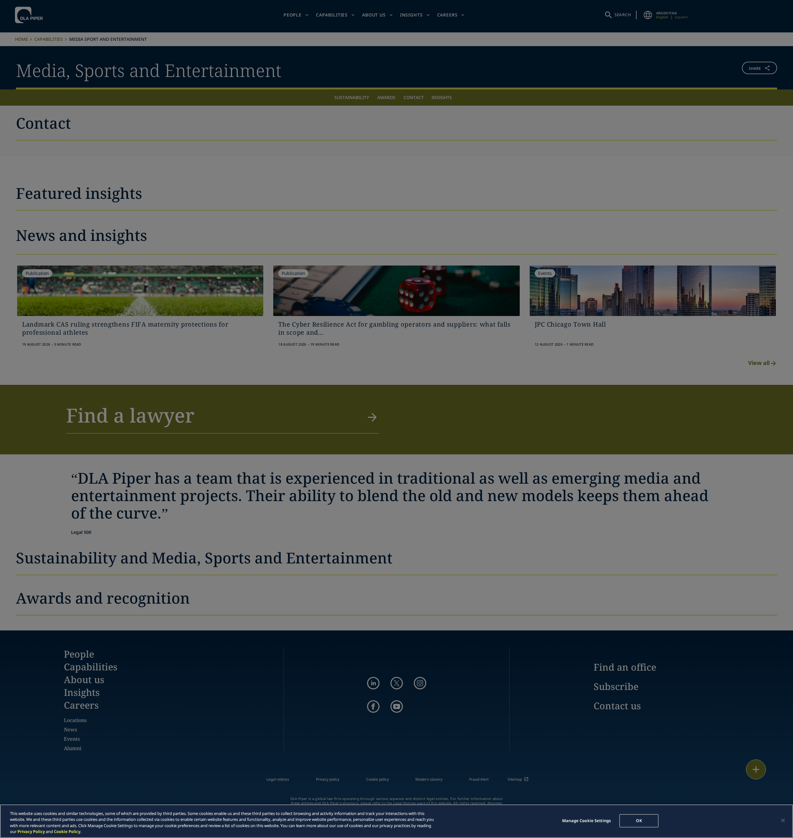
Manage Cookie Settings (586, 820)
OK (639, 820)
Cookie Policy (67, 831)
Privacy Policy (31, 831)
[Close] (783, 820)
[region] (396, 821)
